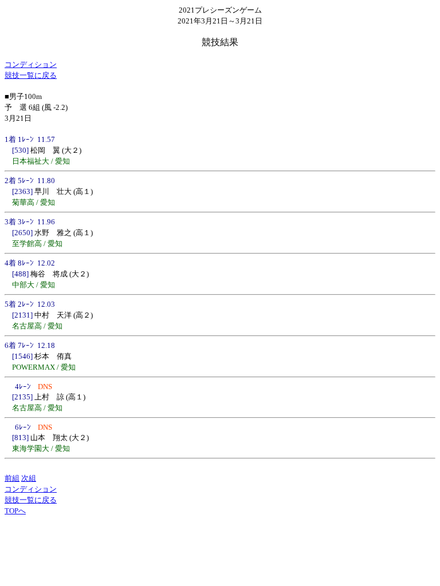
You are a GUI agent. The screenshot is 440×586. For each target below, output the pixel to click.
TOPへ (15, 510)
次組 (28, 478)
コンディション (31, 64)
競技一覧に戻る (31, 75)
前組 (12, 478)
